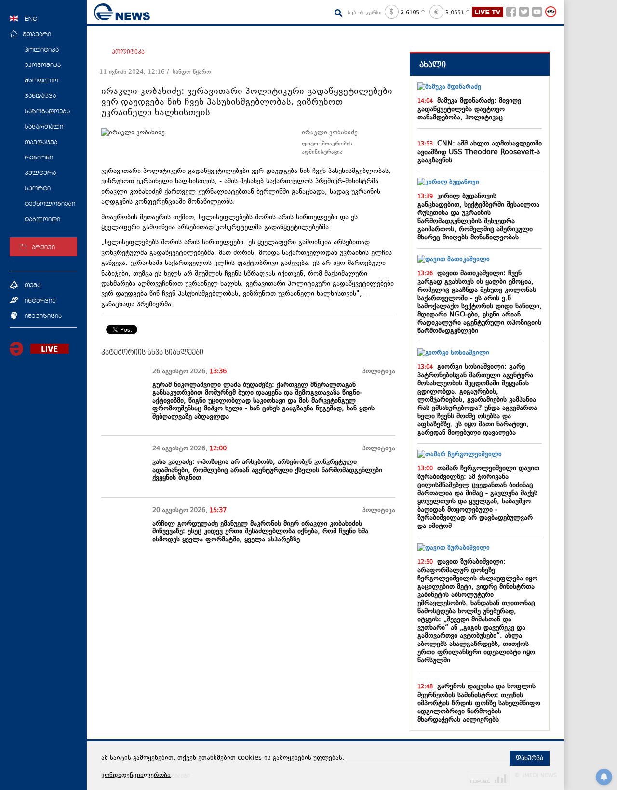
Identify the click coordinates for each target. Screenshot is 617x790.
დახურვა (529, 758)
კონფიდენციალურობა (136, 775)
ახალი (432, 64)
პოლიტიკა (128, 52)
